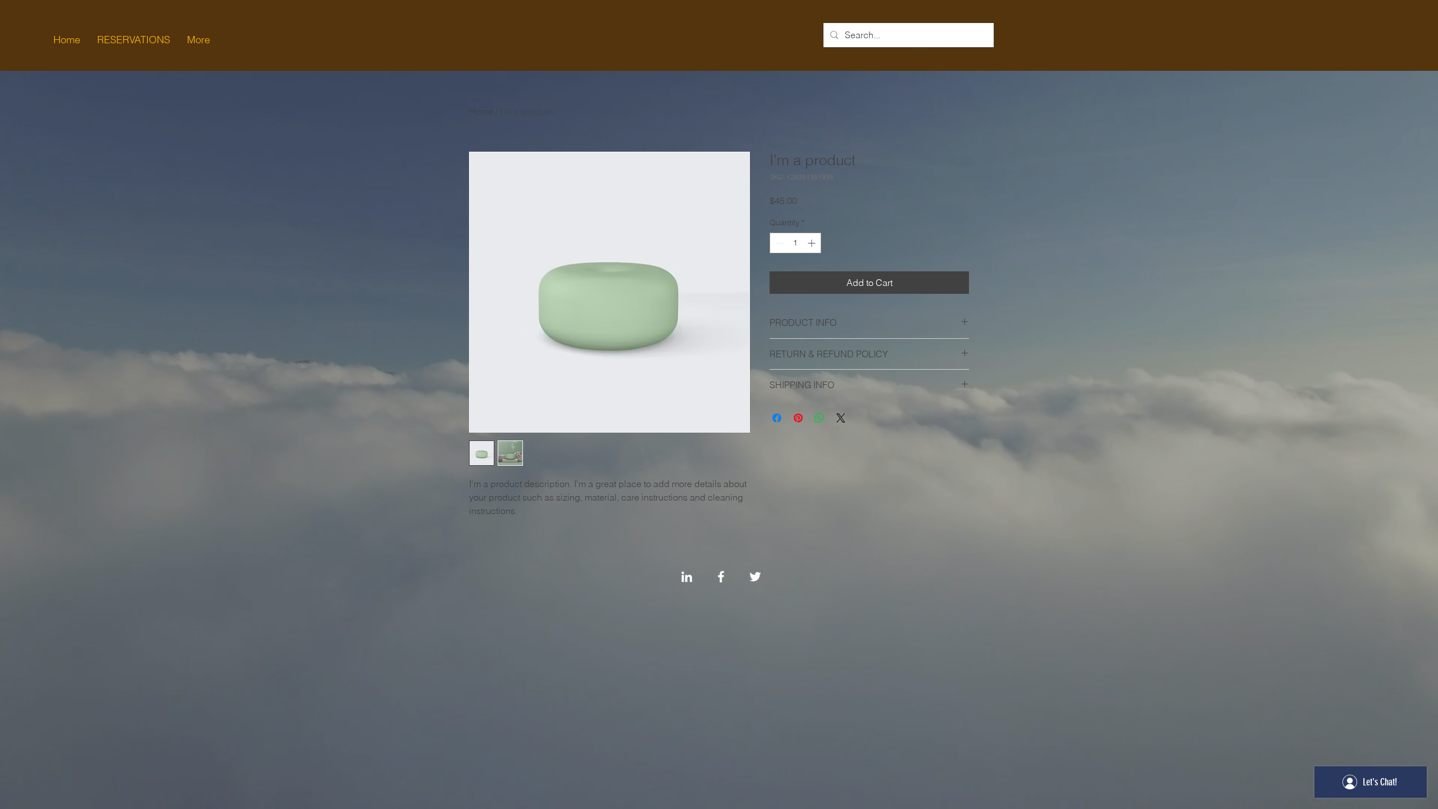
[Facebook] (721, 576)
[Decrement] (778, 243)
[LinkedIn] (686, 576)
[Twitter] (755, 576)
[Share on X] (841, 418)
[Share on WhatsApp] (819, 418)
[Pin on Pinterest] (798, 418)
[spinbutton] (795, 243)
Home (481, 111)
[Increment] (813, 243)
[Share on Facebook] (777, 418)
